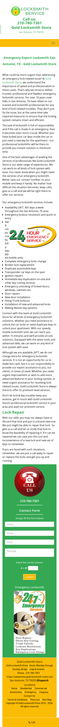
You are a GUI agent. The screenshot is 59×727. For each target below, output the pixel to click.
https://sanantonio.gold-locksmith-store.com (30, 677)
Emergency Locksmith (29, 587)
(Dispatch (43, 680)
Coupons (43, 692)
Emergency (30, 692)
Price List (35, 699)
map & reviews (37, 669)
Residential (26, 688)
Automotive (16, 692)
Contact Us (29, 696)
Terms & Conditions (17, 699)
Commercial (41, 688)
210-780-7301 (29, 22)
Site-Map (47, 699)
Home (14, 688)
